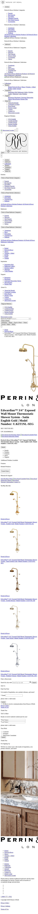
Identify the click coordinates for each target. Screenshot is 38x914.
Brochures (17, 97)
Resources (11, 97)
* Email (3, 695)
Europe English (12, 124)
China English (12, 126)
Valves (10, 59)
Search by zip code (6, 682)
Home (6, 330)
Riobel (10, 87)
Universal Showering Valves (12, 281)
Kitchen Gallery (9, 268)
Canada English (12, 121)
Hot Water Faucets (13, 20)
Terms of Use (5, 707)
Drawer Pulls (12, 56)
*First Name (4, 720)
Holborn (10, 33)
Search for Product (6, 318)
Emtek (14, 88)
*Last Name (4, 722)
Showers (10, 52)
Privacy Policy (5, 705)
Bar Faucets (11, 15)
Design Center (12, 108)
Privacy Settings (5, 906)
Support (7, 95)
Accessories (11, 21)
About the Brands (13, 103)
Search (34, 682)
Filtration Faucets (13, 18)
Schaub (19, 88)
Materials (15, 94)
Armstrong (11, 28)
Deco (9, 67)
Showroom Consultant (9, 735)
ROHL (10, 88)
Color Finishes (23, 94)
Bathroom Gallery (23, 92)
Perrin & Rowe (16, 87)
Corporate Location (13, 104)
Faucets (10, 13)
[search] (20, 319)
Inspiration (8, 90)
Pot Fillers (11, 16)
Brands (7, 85)
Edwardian (11, 29)
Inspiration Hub (12, 92)
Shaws (23, 87)
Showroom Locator (13, 113)
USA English (12, 119)
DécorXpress (16, 99)
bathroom (7, 44)
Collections (7, 83)
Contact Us (11, 111)
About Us (7, 101)
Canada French (12, 122)
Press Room (11, 106)
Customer (6, 732)
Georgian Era (12, 31)
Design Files (24, 99)
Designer (5, 733)
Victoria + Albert (31, 87)
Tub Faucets (11, 54)
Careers (10, 109)
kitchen (7, 7)
